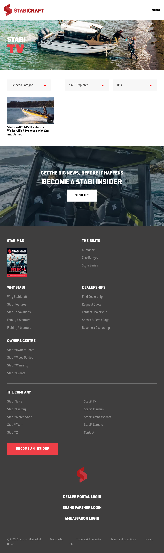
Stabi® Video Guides (20, 358)
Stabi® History (16, 409)
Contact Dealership (94, 312)
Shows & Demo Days (95, 320)
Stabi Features (16, 305)
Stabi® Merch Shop (19, 417)
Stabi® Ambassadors (97, 417)
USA (119, 85)
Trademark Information (89, 539)
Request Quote (91, 305)
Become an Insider (32, 449)
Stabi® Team (15, 425)
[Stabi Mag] (44, 262)
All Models (88, 250)
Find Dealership (92, 297)
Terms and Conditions (123, 539)
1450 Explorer (78, 85)
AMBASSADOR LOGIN (82, 519)
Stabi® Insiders (94, 409)
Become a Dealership (96, 328)
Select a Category (22, 85)
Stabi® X (12, 433)
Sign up (82, 195)
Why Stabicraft (17, 297)
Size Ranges (90, 258)
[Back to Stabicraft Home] (24, 10)
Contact (89, 433)
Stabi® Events (16, 373)
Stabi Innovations (19, 312)
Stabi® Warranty (17, 365)
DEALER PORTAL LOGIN (82, 497)
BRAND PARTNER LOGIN (82, 508)
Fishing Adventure (19, 328)
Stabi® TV (90, 402)
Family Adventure (18, 320)
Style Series (90, 265)
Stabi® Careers (93, 425)
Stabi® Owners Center (21, 350)
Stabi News (14, 402)
